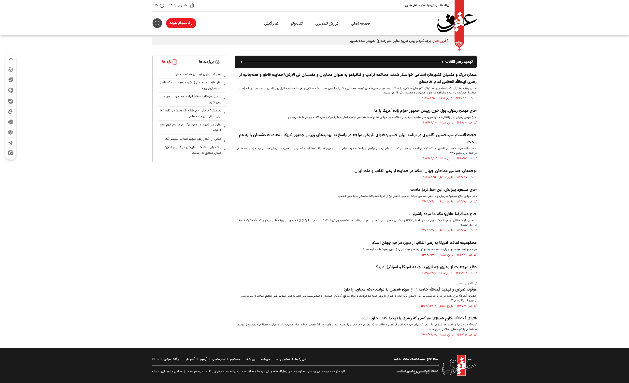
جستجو (235, 359)
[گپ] (10, 121)
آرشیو (203, 359)
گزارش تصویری (327, 24)
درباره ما (300, 359)
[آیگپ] (10, 90)
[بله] (10, 101)
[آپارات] (10, 69)
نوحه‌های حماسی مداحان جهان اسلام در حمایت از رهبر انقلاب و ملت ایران (416, 171)
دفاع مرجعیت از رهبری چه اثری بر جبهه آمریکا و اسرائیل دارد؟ (426, 267)
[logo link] (457, 23)
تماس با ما (283, 359)
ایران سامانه (158, 371)
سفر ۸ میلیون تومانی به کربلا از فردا (197, 74)
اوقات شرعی (172, 359)
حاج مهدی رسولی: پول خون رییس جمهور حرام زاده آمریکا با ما (425, 111)
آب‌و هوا (190, 359)
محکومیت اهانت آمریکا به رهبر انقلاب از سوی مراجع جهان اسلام (424, 243)
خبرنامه (266, 359)
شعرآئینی (271, 24)
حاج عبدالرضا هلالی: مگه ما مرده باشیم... (443, 214)
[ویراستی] (10, 79)
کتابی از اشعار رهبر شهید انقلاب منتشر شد (193, 139)
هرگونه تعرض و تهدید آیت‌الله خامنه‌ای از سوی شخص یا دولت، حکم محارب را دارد (410, 289)
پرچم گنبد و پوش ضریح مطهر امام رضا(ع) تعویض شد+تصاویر (390, 41)
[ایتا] (10, 111)
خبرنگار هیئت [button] (178, 23)
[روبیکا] (10, 132)
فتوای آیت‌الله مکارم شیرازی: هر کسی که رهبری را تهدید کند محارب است (419, 318)
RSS (155, 359)
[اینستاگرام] (10, 152)
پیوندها (251, 359)
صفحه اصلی (360, 24)
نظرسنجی (218, 359)
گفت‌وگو (297, 24)
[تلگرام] (10, 142)
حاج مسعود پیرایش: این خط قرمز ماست (443, 190)
